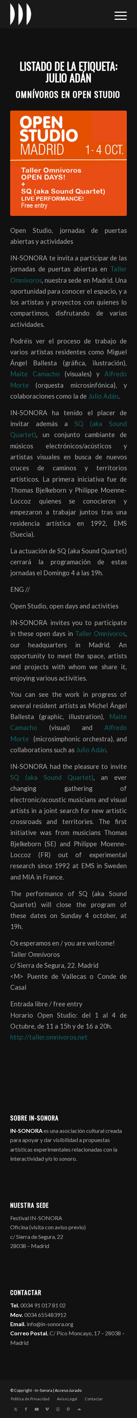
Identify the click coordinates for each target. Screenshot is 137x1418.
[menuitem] (117, 14)
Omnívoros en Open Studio (68, 94)
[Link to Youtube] (36, 1409)
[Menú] (117, 14)
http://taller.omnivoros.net (48, 1037)
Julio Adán (103, 396)
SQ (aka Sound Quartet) (51, 777)
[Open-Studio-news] (68, 163)
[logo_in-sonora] (56, 14)
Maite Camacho (37, 374)
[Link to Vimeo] (47, 1409)
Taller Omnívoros (100, 633)
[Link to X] (15, 1409)
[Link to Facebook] (26, 1409)
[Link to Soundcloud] (78, 1409)
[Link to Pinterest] (68, 1409)
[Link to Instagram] (57, 1409)
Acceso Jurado (68, 1390)
